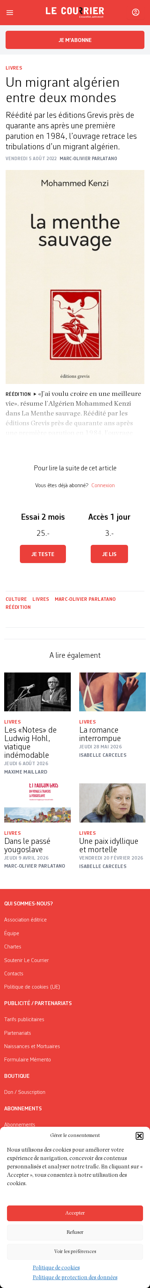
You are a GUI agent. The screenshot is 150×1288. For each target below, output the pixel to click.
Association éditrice (25, 920)
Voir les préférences (75, 1251)
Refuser (75, 1232)
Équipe (11, 934)
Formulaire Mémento (27, 1060)
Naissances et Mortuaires (32, 1046)
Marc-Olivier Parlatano (85, 599)
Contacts (13, 974)
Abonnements (19, 1125)
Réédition (18, 607)
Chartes (12, 947)
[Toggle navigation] (10, 12)
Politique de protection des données (75, 1278)
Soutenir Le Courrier (26, 960)
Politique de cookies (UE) (32, 987)
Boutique (17, 1076)
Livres (14, 68)
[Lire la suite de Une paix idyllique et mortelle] (112, 803)
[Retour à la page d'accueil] (75, 12)
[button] (139, 1135)
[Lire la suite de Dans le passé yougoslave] (37, 802)
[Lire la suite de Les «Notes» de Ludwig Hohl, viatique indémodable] (37, 692)
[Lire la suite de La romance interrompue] (112, 692)
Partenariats (17, 1033)
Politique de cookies (56, 1268)
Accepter (75, 1213)
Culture (16, 599)
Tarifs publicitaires (24, 1020)
